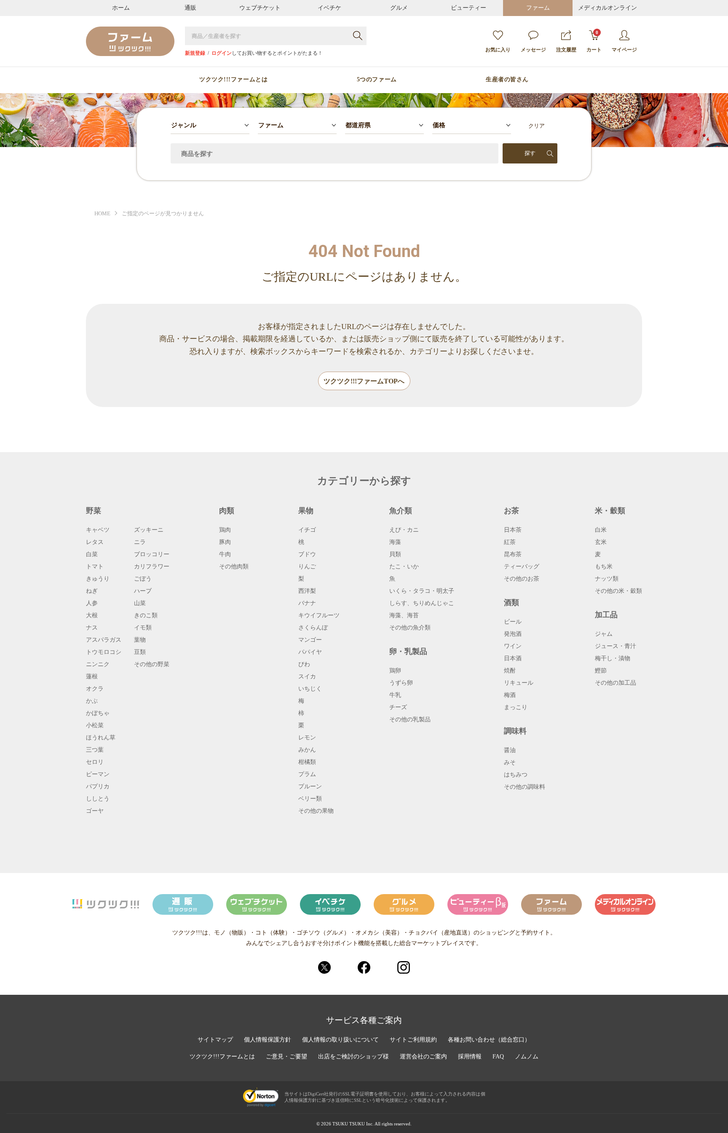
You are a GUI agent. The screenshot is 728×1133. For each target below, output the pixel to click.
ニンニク (98, 664)
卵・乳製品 (408, 651)
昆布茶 (513, 554)
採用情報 (470, 1057)
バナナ (307, 603)
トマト (95, 567)
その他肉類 (234, 567)
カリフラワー (151, 567)
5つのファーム (377, 80)
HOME (102, 213)
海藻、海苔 (404, 616)
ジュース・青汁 (615, 646)
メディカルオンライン (607, 8)
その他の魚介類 (410, 628)
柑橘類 (307, 762)
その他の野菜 (151, 664)
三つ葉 (95, 750)
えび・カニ (404, 530)
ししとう (98, 799)
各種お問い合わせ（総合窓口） (489, 1040)
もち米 (604, 567)
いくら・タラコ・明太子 (421, 591)
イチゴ (307, 530)
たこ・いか (404, 567)
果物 (305, 510)
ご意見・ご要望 (286, 1057)
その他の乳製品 (410, 720)
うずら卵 (401, 683)
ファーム (538, 8)
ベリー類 (310, 799)
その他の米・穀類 (618, 591)
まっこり (515, 707)
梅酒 (510, 695)
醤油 (510, 750)
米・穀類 (610, 510)
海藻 (395, 542)
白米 (601, 530)
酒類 (511, 602)
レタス (95, 542)
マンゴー (310, 640)
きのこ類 (146, 616)
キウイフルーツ (319, 616)
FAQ (498, 1057)
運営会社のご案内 (423, 1057)
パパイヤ (310, 652)
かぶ (92, 701)
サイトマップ (215, 1040)
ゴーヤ (95, 811)
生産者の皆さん (507, 80)
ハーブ (143, 591)
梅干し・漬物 (612, 659)
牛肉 (225, 554)
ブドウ (307, 554)
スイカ (307, 677)
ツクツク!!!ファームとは (233, 80)
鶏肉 (225, 530)
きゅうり (98, 579)
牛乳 (395, 695)
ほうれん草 (100, 738)
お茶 (511, 510)
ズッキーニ (148, 530)
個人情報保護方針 (267, 1040)
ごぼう (143, 579)
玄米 (601, 542)
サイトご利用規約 (413, 1040)
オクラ (95, 689)
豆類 (140, 652)
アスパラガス (103, 640)
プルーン (310, 787)
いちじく (310, 689)
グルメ (399, 8)
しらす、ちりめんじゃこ (421, 603)
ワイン (513, 646)
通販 (190, 8)
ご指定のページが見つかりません (163, 213)
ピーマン (98, 774)
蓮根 (92, 677)
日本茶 (513, 530)
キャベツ (98, 530)
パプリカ (98, 787)
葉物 (140, 640)
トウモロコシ (103, 652)
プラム (307, 774)
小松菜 (95, 726)
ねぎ (92, 591)
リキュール (518, 683)
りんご (307, 567)
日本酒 (513, 659)
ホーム (121, 8)
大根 (92, 616)
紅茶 (510, 542)
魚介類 (400, 510)
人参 (92, 603)
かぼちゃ (98, 713)
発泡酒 (513, 634)
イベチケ (329, 8)
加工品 (606, 615)
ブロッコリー (151, 554)
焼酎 (510, 671)
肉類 (226, 510)
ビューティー (468, 8)
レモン (307, 738)
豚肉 (225, 542)
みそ (510, 763)
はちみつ (515, 775)
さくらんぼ (313, 628)
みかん (307, 750)
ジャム (604, 634)
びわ (304, 664)
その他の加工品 (615, 683)
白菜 (92, 554)
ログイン (221, 53)
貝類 (395, 554)
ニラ (140, 542)
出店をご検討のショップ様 (353, 1057)
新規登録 (195, 53)
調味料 (515, 731)
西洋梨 (307, 591)
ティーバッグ (521, 567)
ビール (513, 622)
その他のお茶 (521, 579)
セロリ (95, 762)
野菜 (93, 510)
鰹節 (601, 671)
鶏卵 (395, 671)
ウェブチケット (260, 8)
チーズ (398, 707)
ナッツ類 (606, 579)
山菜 (140, 603)
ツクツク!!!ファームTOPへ (364, 381)
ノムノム (526, 1057)
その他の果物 (316, 811)
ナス (92, 628)
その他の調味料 (524, 787)
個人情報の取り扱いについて (340, 1040)
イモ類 (143, 628)
